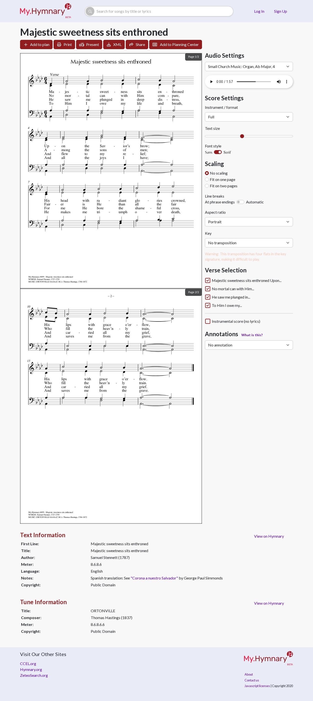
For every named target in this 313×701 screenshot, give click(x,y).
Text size (212, 128)
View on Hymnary (269, 536)
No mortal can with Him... (233, 289)
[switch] (218, 152)
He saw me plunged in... (231, 297)
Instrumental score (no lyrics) (236, 321)
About (249, 674)
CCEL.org (28, 663)
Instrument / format (221, 107)
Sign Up (280, 11)
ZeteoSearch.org (34, 675)
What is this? (252, 335)
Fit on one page (222, 179)
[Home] (45, 11)
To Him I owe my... (227, 305)
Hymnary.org (31, 669)
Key (208, 233)
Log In (259, 11)
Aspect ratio (215, 212)
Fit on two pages (223, 185)
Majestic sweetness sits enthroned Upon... (246, 280)
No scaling (219, 173)
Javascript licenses (257, 686)
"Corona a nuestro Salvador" (154, 578)
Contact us (252, 680)
